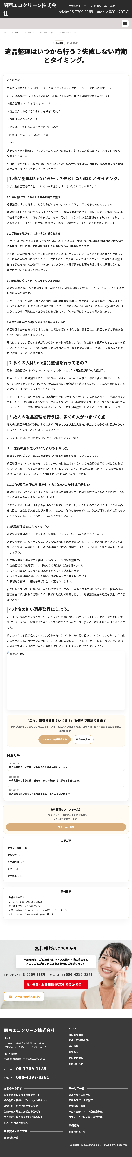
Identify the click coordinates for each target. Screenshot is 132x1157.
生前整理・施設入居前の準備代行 (22, 1111)
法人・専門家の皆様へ (16, 1122)
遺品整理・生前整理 (79, 1094)
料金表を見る (83, 739)
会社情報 (73, 1046)
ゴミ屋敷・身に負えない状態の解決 (23, 1117)
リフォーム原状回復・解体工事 (86, 1117)
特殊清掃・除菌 (77, 1106)
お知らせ (12, 854)
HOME (72, 1028)
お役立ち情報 (14, 847)
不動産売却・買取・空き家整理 (86, 1111)
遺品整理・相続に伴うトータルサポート (25, 1100)
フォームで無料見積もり (54, 739)
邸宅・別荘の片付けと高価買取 (21, 1106)
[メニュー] (125, 23)
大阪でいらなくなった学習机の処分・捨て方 (31, 914)
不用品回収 (13, 861)
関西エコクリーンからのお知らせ (25, 905)
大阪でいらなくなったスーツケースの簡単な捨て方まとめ (38, 910)
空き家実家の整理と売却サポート (22, 1094)
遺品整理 (15, 32)
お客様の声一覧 (77, 1131)
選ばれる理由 (76, 1034)
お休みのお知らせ (18, 897)
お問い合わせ (76, 1064)
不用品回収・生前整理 (81, 1100)
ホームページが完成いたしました (25, 901)
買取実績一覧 (11, 1137)
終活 (10, 868)
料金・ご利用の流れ (79, 1040)
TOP (5, 32)
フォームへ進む (66, 827)
